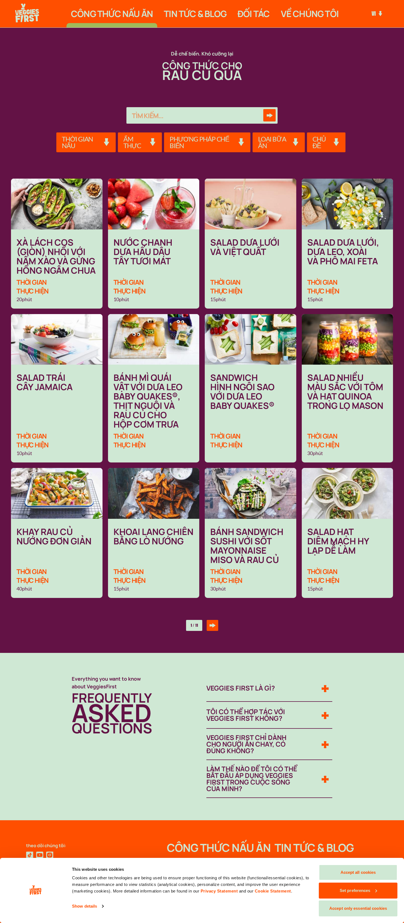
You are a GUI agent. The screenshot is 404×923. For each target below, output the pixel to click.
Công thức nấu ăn (112, 14)
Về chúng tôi (310, 14)
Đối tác (253, 14)
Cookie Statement (273, 891)
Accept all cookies (358, 872)
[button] (86, 142)
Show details (84, 906)
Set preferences (355, 890)
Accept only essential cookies (358, 908)
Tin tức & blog (195, 14)
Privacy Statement (219, 891)
